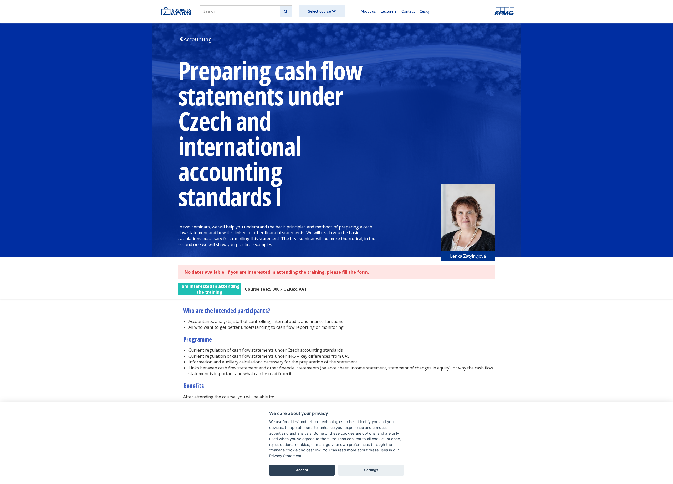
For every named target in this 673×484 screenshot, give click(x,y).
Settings (371, 470)
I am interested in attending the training (209, 289)
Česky (425, 11)
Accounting (197, 39)
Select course (320, 11)
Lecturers (389, 11)
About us (368, 11)
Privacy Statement (285, 456)
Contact (408, 11)
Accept (302, 470)
